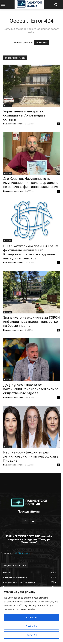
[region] (31, 614)
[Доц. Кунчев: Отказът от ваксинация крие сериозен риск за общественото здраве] (31, 359)
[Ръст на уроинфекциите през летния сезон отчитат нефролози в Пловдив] (31, 427)
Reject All (32, 635)
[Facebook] (25, 521)
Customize (31, 626)
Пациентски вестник (13, 123)
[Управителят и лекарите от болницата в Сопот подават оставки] (31, 86)
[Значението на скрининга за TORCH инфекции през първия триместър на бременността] (31, 292)
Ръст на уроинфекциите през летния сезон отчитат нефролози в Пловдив (31, 456)
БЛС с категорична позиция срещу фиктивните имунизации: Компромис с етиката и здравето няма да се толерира (30, 252)
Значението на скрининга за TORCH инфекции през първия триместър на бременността (31, 322)
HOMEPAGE (42, 43)
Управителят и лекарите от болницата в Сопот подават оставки (25, 115)
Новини (7, 106)
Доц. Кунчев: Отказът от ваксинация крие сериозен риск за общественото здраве (30, 389)
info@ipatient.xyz (23, 553)
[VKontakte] (33, 521)
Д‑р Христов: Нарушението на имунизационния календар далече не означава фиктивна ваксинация (30, 183)
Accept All (31, 617)
